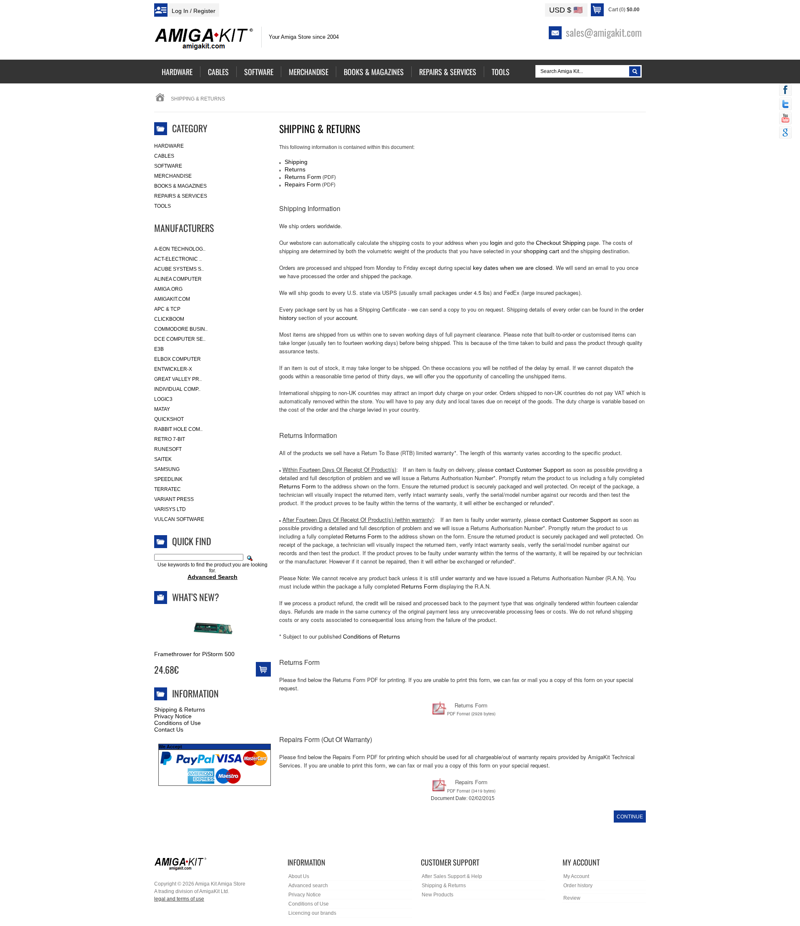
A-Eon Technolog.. (179, 249)
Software (168, 166)
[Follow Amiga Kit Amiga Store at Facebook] (785, 90)
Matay (162, 409)
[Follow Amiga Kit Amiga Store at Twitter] (785, 105)
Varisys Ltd (170, 509)
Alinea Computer (178, 279)
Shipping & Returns (179, 709)
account (346, 318)
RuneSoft (168, 449)
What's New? (195, 597)
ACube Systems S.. (179, 269)
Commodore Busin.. (181, 329)
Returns (295, 169)
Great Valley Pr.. (178, 379)
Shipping (296, 162)
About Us (298, 876)
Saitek (163, 459)
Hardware (169, 146)
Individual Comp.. (177, 389)
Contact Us (168, 729)
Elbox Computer (177, 359)
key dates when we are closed (512, 267)
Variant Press (174, 499)
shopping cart (541, 251)
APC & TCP (167, 309)
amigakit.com (172, 299)
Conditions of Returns (371, 636)
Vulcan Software (179, 519)
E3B (159, 349)
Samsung (167, 469)
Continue (630, 817)
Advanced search (308, 885)
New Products (437, 895)
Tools (162, 206)
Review (571, 898)
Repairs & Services (180, 196)
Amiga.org (168, 289)
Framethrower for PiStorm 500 (194, 654)
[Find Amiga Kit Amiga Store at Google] (785, 133)
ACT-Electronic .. (178, 259)
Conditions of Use (177, 723)
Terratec (167, 489)
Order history (577, 885)
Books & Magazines (180, 186)
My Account (576, 876)
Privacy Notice (173, 716)
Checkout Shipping (560, 242)
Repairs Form (303, 184)
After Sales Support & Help (452, 876)
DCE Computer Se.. (179, 339)
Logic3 (163, 399)
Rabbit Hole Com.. (178, 429)
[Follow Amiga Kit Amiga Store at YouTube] (785, 119)
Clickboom (169, 319)
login (496, 242)
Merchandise (173, 176)
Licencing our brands (312, 913)
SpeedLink (168, 479)
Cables (164, 156)
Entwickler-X (173, 369)
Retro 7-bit (169, 439)
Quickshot (169, 419)
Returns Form (303, 177)
